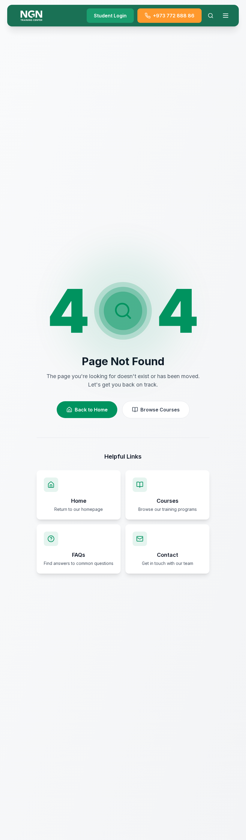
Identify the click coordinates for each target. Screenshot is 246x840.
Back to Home (91, 410)
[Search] (210, 15)
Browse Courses (160, 410)
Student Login (110, 16)
